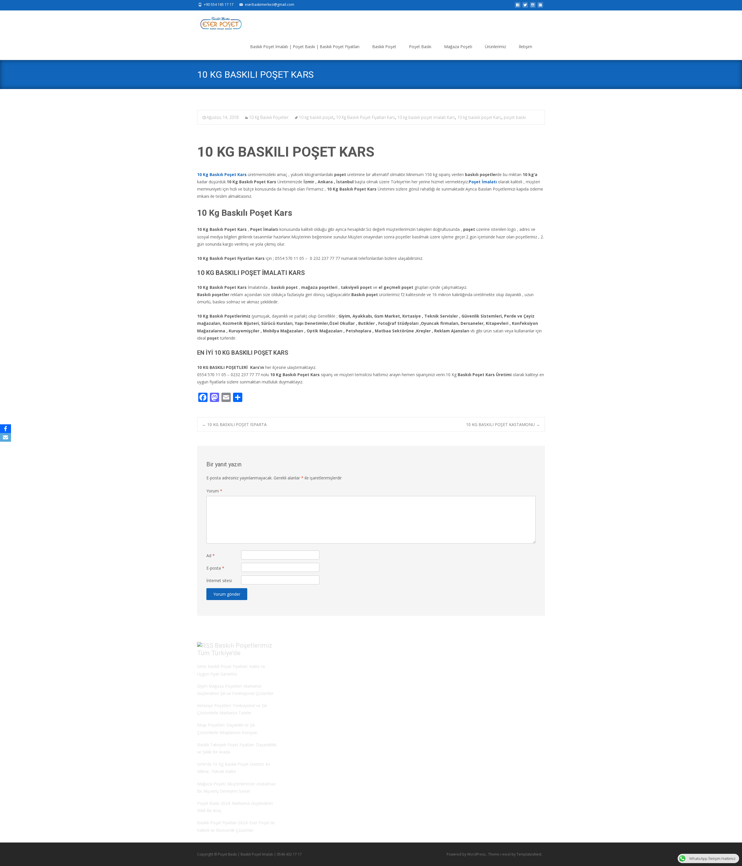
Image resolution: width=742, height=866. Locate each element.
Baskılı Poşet (384, 46)
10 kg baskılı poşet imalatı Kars (426, 117)
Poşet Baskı (420, 46)
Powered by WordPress (466, 854)
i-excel (506, 854)
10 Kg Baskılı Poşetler (268, 117)
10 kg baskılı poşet (316, 117)
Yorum (214, 491)
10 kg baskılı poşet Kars (479, 117)
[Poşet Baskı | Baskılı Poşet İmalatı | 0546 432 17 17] (216, 22)
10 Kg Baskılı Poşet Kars (222, 174)
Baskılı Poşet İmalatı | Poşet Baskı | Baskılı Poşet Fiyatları (304, 46)
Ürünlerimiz (495, 46)
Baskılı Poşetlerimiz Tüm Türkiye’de (234, 649)
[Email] (5, 437)
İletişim (525, 46)
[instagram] (533, 6)
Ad (210, 555)
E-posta (215, 568)
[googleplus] (540, 6)
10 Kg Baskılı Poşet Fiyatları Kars (365, 117)
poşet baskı (515, 117)
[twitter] (525, 6)
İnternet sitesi (219, 580)
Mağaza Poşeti (458, 46)
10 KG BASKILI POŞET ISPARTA (234, 424)
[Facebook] (5, 428)
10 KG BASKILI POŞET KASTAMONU (503, 424)
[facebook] (518, 6)
